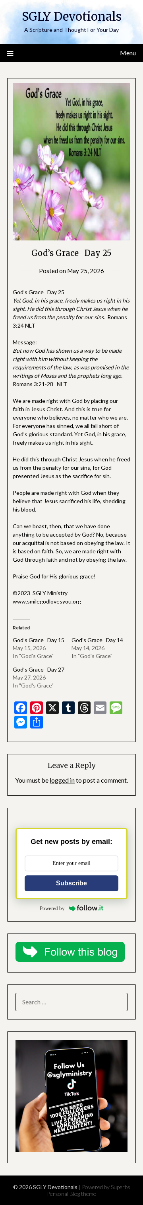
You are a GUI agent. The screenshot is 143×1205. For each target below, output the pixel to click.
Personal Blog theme (71, 1193)
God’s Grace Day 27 (38, 669)
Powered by (52, 908)
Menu (128, 53)
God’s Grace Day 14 (97, 640)
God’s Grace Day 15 (38, 640)
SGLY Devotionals (72, 16)
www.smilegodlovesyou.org (47, 601)
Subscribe (71, 883)
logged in (62, 780)
